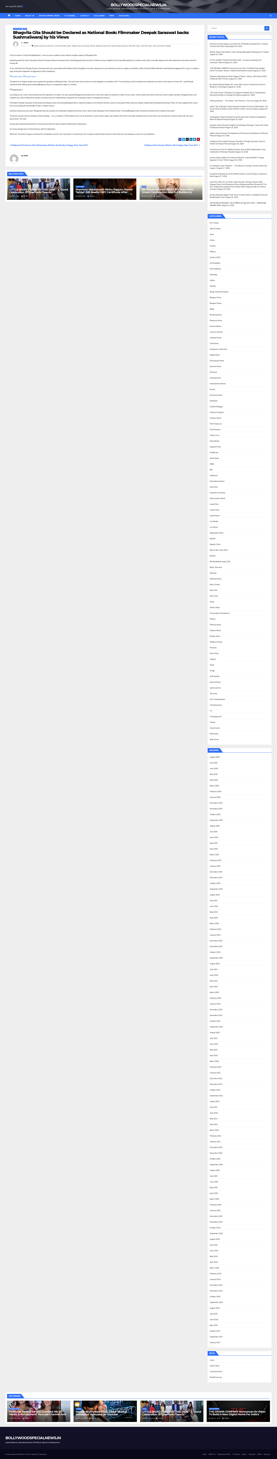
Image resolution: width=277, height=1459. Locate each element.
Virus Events (215, 728)
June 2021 (214, 1113)
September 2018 (216, 1302)
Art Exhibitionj (215, 269)
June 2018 (214, 1319)
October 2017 (215, 1331)
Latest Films (214, 510)
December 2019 (216, 1216)
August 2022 (215, 1032)
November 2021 (216, 1084)
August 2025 (215, 826)
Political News (215, 625)
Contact (84, 16)
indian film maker (134, 46)
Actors (212, 240)
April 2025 (214, 849)
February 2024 (215, 929)
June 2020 (214, 1182)
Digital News (215, 355)
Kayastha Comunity (217, 493)
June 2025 (214, 837)
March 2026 (214, 786)
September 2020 (216, 1165)
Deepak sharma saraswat (80, 46)
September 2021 (216, 1096)
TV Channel (70, 16)
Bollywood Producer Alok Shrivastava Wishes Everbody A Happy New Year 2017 (49, 145)
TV (211, 711)
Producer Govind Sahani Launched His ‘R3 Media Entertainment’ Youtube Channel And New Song (37, 1414)
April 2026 (214, 780)
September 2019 (216, 1233)
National (213, 573)
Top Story (213, 694)
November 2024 (216, 878)
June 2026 (214, 768)
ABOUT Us (29, 16)
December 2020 (216, 1147)
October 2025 (215, 814)
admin (26, 43)
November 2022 (216, 1015)
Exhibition (214, 401)
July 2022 (213, 1038)
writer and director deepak (162, 46)
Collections (214, 343)
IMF (211, 470)
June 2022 (214, 1044)
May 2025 (214, 843)
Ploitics (213, 619)
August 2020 (215, 1170)
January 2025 (215, 866)
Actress (213, 246)
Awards (213, 286)
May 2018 (214, 1325)
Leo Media (214, 521)
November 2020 (216, 1153)
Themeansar (43, 1454)
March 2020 (214, 1199)
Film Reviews (215, 429)
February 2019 (215, 1274)
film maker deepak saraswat (118, 46)
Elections (213, 372)
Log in (212, 1360)
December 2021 (216, 1078)
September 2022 (216, 1027)
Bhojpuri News (215, 303)
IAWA (212, 464)
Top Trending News (217, 699)
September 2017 (216, 1337)
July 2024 (213, 900)
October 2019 (215, 1228)
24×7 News (214, 223)
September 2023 (216, 958)
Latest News (17, 28)
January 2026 (215, 797)
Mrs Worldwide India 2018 (220, 562)
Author (212, 280)
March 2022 (214, 1061)
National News (215, 579)
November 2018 (216, 1291)
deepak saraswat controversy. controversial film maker (52, 46)
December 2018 (216, 1285)
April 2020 (214, 1193)
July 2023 (213, 969)
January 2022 (215, 1073)
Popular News (215, 630)
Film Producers (216, 424)
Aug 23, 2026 (16, 1418)
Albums (213, 252)
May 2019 (214, 1256)
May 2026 (214, 774)
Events (212, 389)
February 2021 (215, 1136)
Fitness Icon (214, 435)
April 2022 (214, 1055)
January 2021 (215, 1142)
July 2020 (213, 1176)
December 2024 (216, 872)
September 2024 (216, 889)
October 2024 (215, 883)
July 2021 (213, 1107)
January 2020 (215, 1210)
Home (17, 16)
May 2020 (214, 1187)
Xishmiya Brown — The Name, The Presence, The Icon (231, 101)
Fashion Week (215, 418)
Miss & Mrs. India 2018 (219, 550)
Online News (215, 607)
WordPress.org (216, 1377)
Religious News (216, 642)
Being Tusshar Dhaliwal (219, 292)
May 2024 (214, 912)
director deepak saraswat (98, 46)
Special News (215, 682)
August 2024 (215, 895)
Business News (216, 320)
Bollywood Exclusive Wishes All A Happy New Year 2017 (172, 145)
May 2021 (214, 1119)
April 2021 (214, 1124)
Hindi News (214, 458)
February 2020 (215, 1205)
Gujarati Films (215, 447)
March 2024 (214, 923)
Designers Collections (218, 349)
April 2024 (214, 918)
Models (213, 556)
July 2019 (213, 1245)
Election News (215, 366)
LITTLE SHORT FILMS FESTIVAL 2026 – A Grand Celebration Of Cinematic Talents (38, 191)
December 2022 (216, 1010)
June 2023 (214, 975)
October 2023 (215, 952)
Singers (213, 659)
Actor (212, 234)
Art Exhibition (215, 263)
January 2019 (215, 1279)
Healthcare (214, 452)
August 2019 (215, 1239)
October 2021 (215, 1090)
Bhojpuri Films (215, 297)
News (24, 28)
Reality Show (215, 636)
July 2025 (213, 832)
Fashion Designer (217, 412)
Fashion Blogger (216, 407)
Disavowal (124, 16)
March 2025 (214, 855)
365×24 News (215, 229)
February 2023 (215, 998)
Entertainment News (49, 16)
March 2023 (214, 992)
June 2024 (214, 906)
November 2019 (216, 1222)
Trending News (216, 705)
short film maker (146, 46)
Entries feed (214, 1366)
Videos (212, 722)
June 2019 (214, 1251)
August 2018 (215, 1308)
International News (217, 481)
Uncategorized (215, 716)
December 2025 (216, 803)
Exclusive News (216, 395)
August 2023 (215, 964)
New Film (213, 590)
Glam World (214, 441)
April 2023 (214, 987)
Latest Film (214, 504)
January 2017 (215, 1342)
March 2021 (214, 1130)
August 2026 (215, 757)
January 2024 (215, 935)
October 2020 (215, 1159)
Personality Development (220, 613)
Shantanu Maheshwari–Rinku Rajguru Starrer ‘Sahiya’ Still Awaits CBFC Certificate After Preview (104, 192)
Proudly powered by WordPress (15, 1454)
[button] (271, 16)
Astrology (213, 275)
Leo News (214, 527)
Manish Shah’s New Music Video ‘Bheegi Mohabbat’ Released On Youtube (239, 52)
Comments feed (216, 1371)
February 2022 (215, 1067)
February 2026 (215, 791)
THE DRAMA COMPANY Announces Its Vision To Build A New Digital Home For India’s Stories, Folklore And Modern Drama (237, 1414)
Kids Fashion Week (217, 498)
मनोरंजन (111, 16)
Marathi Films (215, 544)
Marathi (213, 539)
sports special (215, 688)
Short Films (214, 653)
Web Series (214, 739)
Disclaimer (99, 16)
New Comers (215, 584)
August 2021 (215, 1101)
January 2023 (215, 1004)
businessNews (215, 326)
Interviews (214, 487)
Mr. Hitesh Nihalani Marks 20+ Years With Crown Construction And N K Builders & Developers (168, 192)
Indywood (213, 475)
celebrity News (215, 338)
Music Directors (216, 567)
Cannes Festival (216, 332)
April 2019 (214, 1262)
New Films (214, 596)
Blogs (212, 309)
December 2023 (216, 941)
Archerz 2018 (215, 257)
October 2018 (215, 1297)
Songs (212, 671)
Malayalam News (216, 533)
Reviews (213, 648)
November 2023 (216, 946)
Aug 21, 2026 (149, 1418)
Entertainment (215, 378)
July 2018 (213, 1314)
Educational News (217, 361)
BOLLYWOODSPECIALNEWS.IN (138, 5)
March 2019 (214, 1268)
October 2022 (215, 1021)
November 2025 (216, 809)
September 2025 (216, 820)
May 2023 (214, 981)
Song (212, 665)
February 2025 (215, 860)
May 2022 (214, 1050)
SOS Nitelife (215, 676)
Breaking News (216, 315)
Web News (214, 734)
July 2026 (213, 763)
